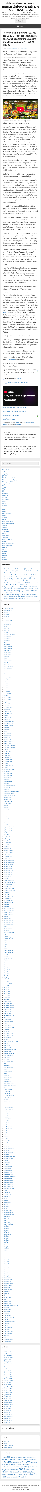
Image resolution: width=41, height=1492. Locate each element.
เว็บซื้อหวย (7, 1319)
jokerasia (4, 555)
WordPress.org (8, 1447)
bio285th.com (7, 696)
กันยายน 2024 (8, 1397)
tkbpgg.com (7, 1117)
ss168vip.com (8, 1081)
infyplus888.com (8, 801)
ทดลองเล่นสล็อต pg (9, 1214)
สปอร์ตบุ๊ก (6, 1248)
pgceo (5, 946)
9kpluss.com (7, 640)
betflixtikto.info (8, 686)
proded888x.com (8, 986)
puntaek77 (7, 998)
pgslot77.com (7, 966)
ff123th (6, 749)
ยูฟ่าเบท (6, 1246)
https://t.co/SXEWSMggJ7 (11, 415)
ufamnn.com (7, 1145)
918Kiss (6, 632)
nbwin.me (6, 904)
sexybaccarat (6, 484)
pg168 (4, 511)
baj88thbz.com (8, 676)
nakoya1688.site (8, 902)
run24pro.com (7, 1019)
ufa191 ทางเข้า (8, 1127)
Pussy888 (6, 1000)
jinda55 (6, 805)
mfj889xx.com (8, 884)
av (4, 670)
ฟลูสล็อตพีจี (7, 1240)
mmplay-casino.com (9, 890)
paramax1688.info (9, 932)
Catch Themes (25, 1489)
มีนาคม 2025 (7, 1385)
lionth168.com (8, 845)
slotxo (4, 533)
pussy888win (7, 1002)
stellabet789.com (8, 1091)
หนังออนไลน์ (7, 1298)
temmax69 (7, 1105)
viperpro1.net (7, 1168)
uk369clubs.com (8, 1158)
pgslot (19, 378)
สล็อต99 (4, 527)
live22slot (5, 494)
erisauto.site (7, 739)
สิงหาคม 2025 (7, 1375)
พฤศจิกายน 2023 (8, 1416)
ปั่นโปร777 (7, 1232)
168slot (6, 612)
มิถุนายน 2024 (8, 1403)
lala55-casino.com (9, 837)
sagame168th (7, 1025)
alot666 (6, 662)
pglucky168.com (8, 958)
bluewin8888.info (8, 698)
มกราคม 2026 (8, 1365)
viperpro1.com (8, 1166)
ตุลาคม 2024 (7, 1395)
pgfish (5, 948)
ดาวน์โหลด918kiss (6, 1466)
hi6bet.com (7, 789)
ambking (6, 664)
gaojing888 (7, 771)
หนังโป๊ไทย (5, 537)
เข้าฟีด (5, 1443)
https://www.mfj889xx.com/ (11, 791)
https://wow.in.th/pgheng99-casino (14, 411)
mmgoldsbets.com (9, 888)
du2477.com (7, 733)
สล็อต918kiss (7, 1268)
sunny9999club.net (9, 1095)
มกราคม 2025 (8, 1389)
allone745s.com (8, 660)
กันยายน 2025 (8, 1373)
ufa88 (5, 1131)
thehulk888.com (8, 1109)
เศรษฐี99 (6, 1335)
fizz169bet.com (8, 757)
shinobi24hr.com (8, 1055)
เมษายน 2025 (7, 1383)
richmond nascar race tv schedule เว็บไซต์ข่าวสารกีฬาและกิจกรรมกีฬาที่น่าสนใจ (20, 6)
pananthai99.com (8, 928)
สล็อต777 (6, 1262)
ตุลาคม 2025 (7, 1371)
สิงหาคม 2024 (7, 1399)
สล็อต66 (4, 505)
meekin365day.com (9, 880)
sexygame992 (8, 1051)
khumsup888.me (8, 823)
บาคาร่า (6, 1220)
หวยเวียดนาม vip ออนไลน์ (11, 1305)
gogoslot (4, 559)
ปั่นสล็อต (6, 1226)
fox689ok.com (8, 759)
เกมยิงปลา (6, 1307)
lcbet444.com (7, 841)
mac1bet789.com (8, 864)
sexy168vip (7, 1045)
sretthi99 (6, 1079)
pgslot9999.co (8, 970)
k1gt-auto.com (8, 821)
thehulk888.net (8, 1111)
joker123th (7, 813)
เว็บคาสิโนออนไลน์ (9, 1317)
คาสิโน (6, 1200)
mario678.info (7, 876)
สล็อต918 (6, 1266)
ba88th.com (7, 672)
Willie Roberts (23, 48)
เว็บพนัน (6, 1325)
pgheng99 (6, 954)
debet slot (6, 727)
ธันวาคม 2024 (8, 1391)
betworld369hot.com (9, 694)
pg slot (4, 557)
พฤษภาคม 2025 (8, 1381)
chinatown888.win (9, 721)
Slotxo (5, 1073)
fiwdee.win (7, 755)
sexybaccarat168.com (10, 1049)
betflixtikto (7, 684)
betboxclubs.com (8, 682)
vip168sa (6, 1164)
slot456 (4, 503)
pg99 (3, 490)
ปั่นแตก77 (6, 1230)
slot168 (4, 501)
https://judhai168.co (7, 521)
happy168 (6, 783)
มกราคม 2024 (8, 1412)
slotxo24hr (7, 1075)
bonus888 (6, 706)
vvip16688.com (8, 1172)
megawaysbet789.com (10, 882)
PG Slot (6, 936)
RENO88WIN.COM (9, 1005)
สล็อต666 (6, 1260)
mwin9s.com (7, 898)
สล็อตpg (6, 1272)
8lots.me (6, 628)
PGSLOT (6, 312)
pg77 (5, 942)
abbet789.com (8, 646)
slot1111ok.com (8, 1067)
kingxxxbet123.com (9, 829)
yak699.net (7, 1192)
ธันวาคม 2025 (8, 1367)
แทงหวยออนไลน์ (8, 1339)
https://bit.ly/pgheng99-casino (18, 382)
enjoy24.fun (7, 737)
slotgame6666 (8, 1071)
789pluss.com (8, 624)
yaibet (5, 1190)
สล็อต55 (6, 1256)
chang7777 (7, 719)
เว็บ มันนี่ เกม (7, 1315)
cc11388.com (7, 717)
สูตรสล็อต (6, 1294)
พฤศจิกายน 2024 (8, 1393)
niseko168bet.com (9, 912)
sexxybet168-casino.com (11, 1041)
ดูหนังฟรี (4, 498)
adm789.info (7, 652)
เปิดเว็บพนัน (7, 1311)
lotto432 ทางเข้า (8, 851)
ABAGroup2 (7, 644)
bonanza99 (7, 704)
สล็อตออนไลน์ (8, 1278)
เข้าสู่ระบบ (6, 1441)
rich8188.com (7, 1009)
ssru (5, 1087)
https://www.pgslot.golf (8, 486)
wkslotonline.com (8, 1180)
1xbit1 (5, 618)
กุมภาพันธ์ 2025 (8, 1387)
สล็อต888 (4, 525)
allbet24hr (6, 658)
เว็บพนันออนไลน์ (8, 1327)
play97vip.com (8, 978)
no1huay (6, 916)
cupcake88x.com (8, 723)
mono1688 (7, 894)
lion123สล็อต (7, 843)
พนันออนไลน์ (7, 1234)
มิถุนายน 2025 (8, 1379)
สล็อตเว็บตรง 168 (8, 1284)
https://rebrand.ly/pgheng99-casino (14, 407)
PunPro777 (7, 992)
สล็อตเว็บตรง (7, 1282)
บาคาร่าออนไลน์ (8, 1224)
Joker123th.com (8, 815)
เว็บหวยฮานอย (8, 1333)
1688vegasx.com (8, 610)
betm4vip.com (8, 690)
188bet (4, 1457)
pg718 (5, 940)
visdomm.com (8, 1170)
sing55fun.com (8, 1057)
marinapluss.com (8, 870)
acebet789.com (8, 650)
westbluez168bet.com (10, 1176)
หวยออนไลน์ (7, 1302)
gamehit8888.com (9, 769)
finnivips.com (7, 751)
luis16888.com (8, 857)
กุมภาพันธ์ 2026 (8, 1363)
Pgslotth (6, 976)
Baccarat (6, 674)
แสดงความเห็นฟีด (8, 1445)
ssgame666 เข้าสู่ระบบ (10, 1085)
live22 (25, 1459)
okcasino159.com (9, 920)
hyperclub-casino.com (10, 795)
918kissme (7, 638)
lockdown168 (7, 849)
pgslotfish (6, 974)
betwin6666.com (8, 692)
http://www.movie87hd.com (9, 478)
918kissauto (7, 636)
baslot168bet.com (9, 680)
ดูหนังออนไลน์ (6, 472)
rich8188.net (7, 1012)
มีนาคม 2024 (7, 1408)
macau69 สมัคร (8, 866)
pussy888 (5, 529)
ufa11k (6, 1125)
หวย (5, 1300)
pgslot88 (4, 551)
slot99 (4, 515)
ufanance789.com (9, 1149)
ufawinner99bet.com (9, 1156)
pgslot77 (6, 964)
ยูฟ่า (5, 1244)
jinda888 (6, 807)
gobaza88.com (8, 777)
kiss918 (6, 833)
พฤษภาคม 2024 (8, 1405)
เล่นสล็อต (6, 1313)
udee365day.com (8, 1121)
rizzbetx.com (7, 1014)
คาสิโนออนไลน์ (8, 1202)
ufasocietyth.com (8, 1153)
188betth (6, 616)
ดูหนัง (5, 1208)
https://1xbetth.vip (7, 539)
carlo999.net (7, 712)
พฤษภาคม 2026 (8, 1357)
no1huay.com (7, 918)
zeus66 (6, 1198)
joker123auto (7, 811)
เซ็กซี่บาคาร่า (7, 1309)
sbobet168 (7, 1031)
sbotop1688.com (8, 1033)
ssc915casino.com (9, 1083)
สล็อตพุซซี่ (6, 1276)
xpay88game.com (9, 1188)
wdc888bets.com (8, 1174)
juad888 (6, 817)
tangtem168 (7, 1101)
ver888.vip (7, 1162)
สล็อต (5, 1250)
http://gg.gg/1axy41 (9, 419)
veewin (6, 1160)
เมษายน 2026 (7, 1359)
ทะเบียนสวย (7, 1216)
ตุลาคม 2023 (7, 1418)
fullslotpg (6, 763)
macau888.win (8, 868)
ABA (5, 642)
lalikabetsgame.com (9, 839)
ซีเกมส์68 (6, 1206)
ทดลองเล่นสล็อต (8, 1212)
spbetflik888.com (8, 1077)
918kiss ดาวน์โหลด (9, 634)
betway (4, 553)
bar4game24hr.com (9, 678)
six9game (6, 1059)
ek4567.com (7, 735)
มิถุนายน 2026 (8, 1355)
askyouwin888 (8, 668)
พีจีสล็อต (12, 359)
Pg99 (5, 944)
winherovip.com (8, 1178)
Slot (5, 1063)
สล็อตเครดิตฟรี (8, 1280)
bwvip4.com (7, 710)
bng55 (5, 702)
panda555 (6, 930)
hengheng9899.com (9, 785)
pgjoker (6, 956)
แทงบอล (6, 1337)
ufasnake (6, 1151)
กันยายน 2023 (8, 1420)
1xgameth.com (8, 620)
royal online (7, 1017)
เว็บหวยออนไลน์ (8, 1331)
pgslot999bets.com (9, 972)
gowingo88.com (8, 781)
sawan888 (6, 1029)
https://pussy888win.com (9, 482)
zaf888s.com (7, 1194)
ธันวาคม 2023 (8, 1414)
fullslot (4, 492)
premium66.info (8, 984)
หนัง (5, 1295)
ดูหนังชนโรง (5, 500)
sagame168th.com (9, 1027)
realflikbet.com (8, 1004)
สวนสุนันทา (7, 1292)
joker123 (4, 476)
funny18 (6, 767)
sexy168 (6, 1043)
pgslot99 (6, 968)
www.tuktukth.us (8, 1184)
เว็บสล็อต (6, 1329)
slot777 (4, 549)
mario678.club (8, 872)
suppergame (7, 1097)
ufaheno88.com (8, 1141)
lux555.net (7, 859)
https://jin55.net (6, 513)
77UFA (6, 622)
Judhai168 (6, 819)
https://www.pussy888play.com (10, 480)
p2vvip (5, 926)
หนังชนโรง (5, 496)
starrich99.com (8, 1089)
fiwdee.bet (6, 753)
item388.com (7, 803)
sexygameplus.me (9, 1053)
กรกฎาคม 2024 (8, 1401)
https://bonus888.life (8, 523)
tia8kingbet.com (8, 1113)
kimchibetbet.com (9, 825)
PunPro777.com (8, 994)
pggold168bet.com (9, 950)
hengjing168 (7, 787)
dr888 (5, 731)
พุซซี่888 (6, 1238)
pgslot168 (6, 962)
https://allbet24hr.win (8, 543)
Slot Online (7, 1065)
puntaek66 (7, 996)
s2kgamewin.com (8, 1021)
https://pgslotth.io (7, 545)
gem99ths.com (8, 773)
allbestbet (6, 656)
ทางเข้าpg (6, 1218)
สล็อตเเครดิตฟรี (8, 1286)
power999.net (7, 982)
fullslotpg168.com (9, 765)
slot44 (4, 519)
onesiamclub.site (8, 924)
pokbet (6, 980)
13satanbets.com (8, 608)
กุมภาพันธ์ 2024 (8, 1410)
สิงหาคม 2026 (7, 1351)
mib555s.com (7, 886)
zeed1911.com (8, 1196)
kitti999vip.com (8, 835)
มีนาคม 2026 (7, 1361)
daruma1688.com (8, 725)
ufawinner (6, 1154)
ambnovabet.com (8, 666)
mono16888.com (8, 896)
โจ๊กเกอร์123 (7, 1341)
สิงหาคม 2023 (7, 1422)
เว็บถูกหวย (6, 1323)
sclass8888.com (8, 1037)
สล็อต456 (6, 1254)
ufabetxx (6, 1135)
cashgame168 (8, 714)
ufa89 (5, 1133)
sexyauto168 (7, 1047)
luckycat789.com (8, 855)
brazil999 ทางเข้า (8, 708)
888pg (5, 626)
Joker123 (6, 809)
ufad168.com (7, 1139)
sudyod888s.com (8, 1093)
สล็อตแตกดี (7, 1288)
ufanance (6, 1147)
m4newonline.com (9, 861)
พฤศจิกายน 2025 (8, 1369)
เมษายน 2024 (7, 1406)
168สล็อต (6, 614)
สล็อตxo (6, 1274)
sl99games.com (8, 1061)
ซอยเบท (6, 1204)
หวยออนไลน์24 (8, 1304)
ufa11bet (6, 1123)
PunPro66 (6, 988)
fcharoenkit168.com (9, 745)
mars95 (6, 878)
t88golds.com (7, 1099)
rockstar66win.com (9, 1015)
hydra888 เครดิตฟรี (9, 793)
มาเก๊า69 (6, 1242)
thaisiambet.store (8, 1107)
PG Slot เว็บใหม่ (8, 938)
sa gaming (5, 474)
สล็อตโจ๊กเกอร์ (8, 1290)
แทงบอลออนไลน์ (14, 1477)
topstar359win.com (9, 1119)
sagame (6, 1023)
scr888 (6, 1039)
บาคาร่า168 (5, 531)
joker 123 (4, 509)
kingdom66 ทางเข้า (9, 827)
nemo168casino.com (9, 908)
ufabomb (6, 1137)
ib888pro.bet (7, 797)
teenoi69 (6, 1103)
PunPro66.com (8, 990)
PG (5, 934)
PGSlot (17, 422)
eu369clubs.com (8, 741)
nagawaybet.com (8, 900)
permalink (18, 424)
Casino (6, 715)
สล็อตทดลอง (5, 535)
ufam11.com (7, 1143)
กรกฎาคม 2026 (8, 1353)
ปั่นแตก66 (6, 1228)
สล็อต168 (6, 1252)
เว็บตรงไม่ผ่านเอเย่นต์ (9, 1321)
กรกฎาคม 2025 (8, 1377)
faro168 (15, 1457)
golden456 (6, 779)
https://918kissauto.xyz (8, 470)
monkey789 (7, 892)
